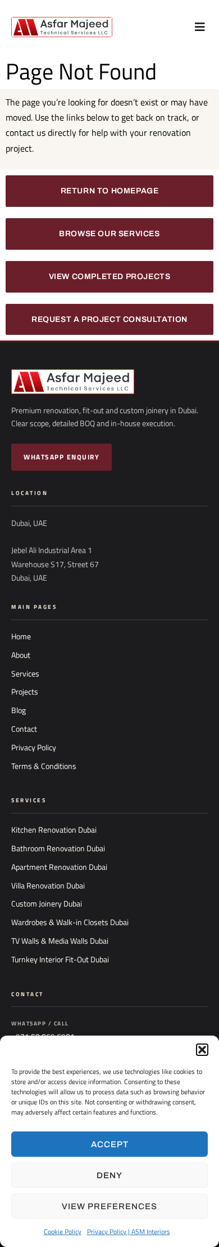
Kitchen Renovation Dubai (54, 829)
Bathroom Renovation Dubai (58, 848)
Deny (109, 1175)
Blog (18, 710)
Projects (24, 691)
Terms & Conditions (43, 766)
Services (25, 673)
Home (21, 636)
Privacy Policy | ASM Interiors (128, 1231)
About (20, 655)
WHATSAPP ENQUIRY (61, 457)
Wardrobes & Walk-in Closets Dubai (70, 922)
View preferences (109, 1206)
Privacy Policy (33, 747)
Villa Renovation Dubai (48, 885)
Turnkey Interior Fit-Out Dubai (60, 959)
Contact (24, 729)
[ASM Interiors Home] (109, 381)
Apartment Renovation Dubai (59, 867)
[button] (202, 1049)
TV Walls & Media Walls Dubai (59, 941)
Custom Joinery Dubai (46, 903)
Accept (110, 1144)
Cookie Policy (62, 1231)
